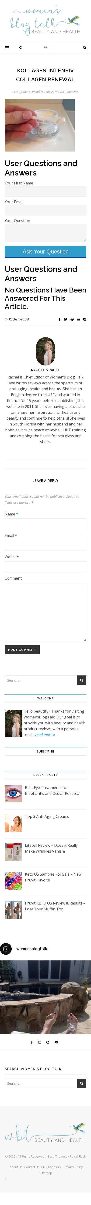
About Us (16, 1167)
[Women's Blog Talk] (45, 20)
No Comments (69, 92)
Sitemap (46, 1173)
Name (11, 514)
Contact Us (31, 1167)
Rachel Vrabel (19, 319)
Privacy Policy (73, 1167)
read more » (45, 734)
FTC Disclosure (51, 1167)
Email (11, 535)
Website (12, 556)
